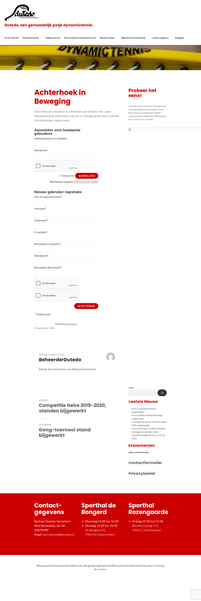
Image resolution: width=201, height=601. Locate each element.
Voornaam (40, 208)
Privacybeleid (141, 473)
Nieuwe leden (107, 37)
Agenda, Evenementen (133, 37)
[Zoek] (162, 392)
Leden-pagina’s (160, 37)
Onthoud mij (67, 176)
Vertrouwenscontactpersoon (80, 37)
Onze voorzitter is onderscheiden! (148, 428)
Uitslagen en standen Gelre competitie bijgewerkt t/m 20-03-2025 (148, 435)
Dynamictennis (31, 37)
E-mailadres (41, 232)
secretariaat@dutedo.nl (58, 534)
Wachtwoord (40, 150)
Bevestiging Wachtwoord (48, 267)
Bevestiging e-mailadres (47, 244)
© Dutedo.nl (100, 569)
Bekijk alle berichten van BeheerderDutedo (67, 369)
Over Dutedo (11, 37)
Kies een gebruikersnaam (48, 197)
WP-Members (71, 324)
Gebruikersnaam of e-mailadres (50, 138)
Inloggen (179, 37)
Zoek (131, 387)
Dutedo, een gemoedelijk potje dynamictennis (48, 25)
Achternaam (41, 220)
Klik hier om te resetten (86, 182)
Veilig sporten (52, 37)
